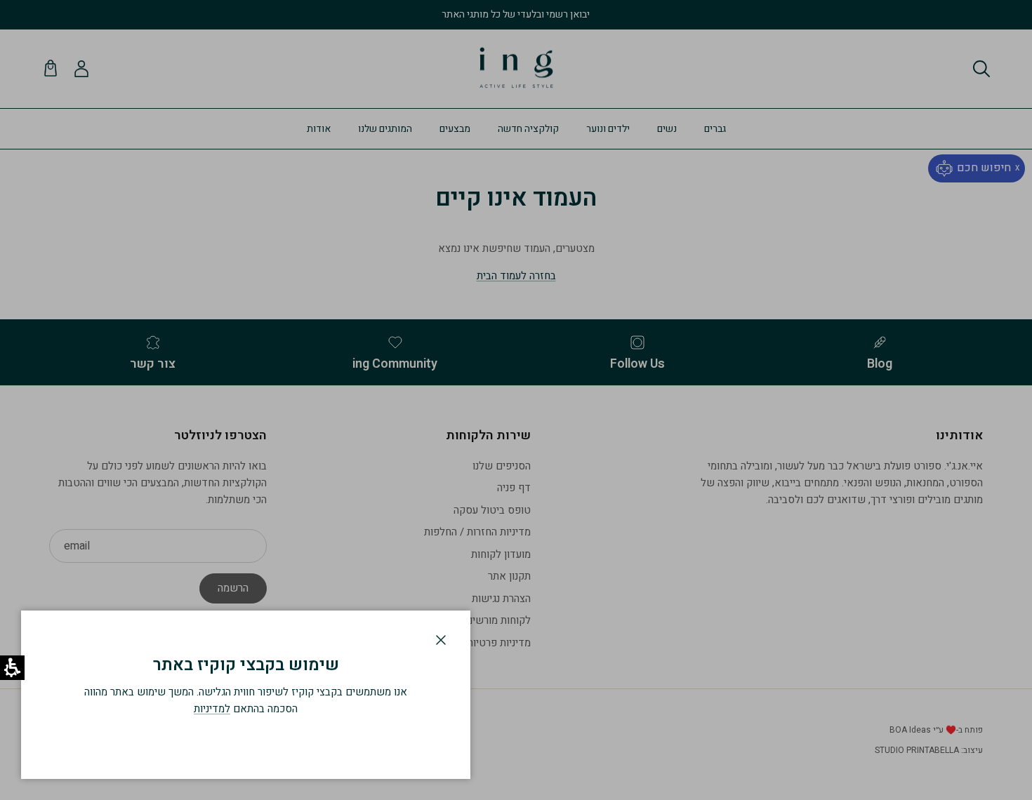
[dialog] (245, 695)
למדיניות (212, 708)
